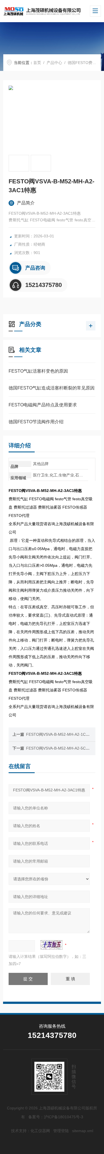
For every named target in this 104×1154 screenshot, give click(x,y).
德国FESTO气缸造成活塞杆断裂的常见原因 (52, 388)
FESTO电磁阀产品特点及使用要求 (43, 404)
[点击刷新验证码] (51, 945)
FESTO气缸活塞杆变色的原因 (38, 371)
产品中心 (54, 62)
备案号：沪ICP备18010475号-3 (55, 1117)
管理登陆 (61, 1131)
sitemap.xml (82, 1131)
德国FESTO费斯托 (84, 62)
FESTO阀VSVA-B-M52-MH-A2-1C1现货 (61, 734)
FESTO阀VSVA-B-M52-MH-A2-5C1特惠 (61, 748)
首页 (37, 62)
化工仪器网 (40, 1131)
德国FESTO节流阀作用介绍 (36, 421)
